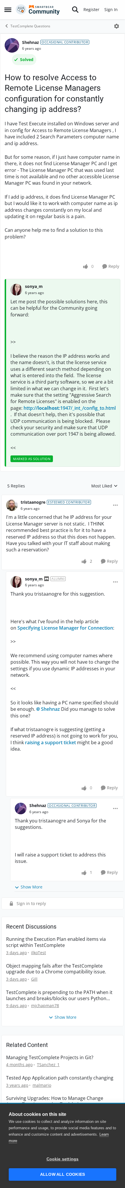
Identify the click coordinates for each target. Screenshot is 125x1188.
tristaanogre (33, 502)
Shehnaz (30, 42)
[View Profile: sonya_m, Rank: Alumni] (16, 582)
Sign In (111, 9)
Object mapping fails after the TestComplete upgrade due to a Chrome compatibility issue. (56, 969)
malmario (42, 1085)
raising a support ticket (50, 742)
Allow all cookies (62, 1174)
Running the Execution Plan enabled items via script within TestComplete (56, 942)
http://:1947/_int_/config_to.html (70, 408)
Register (91, 9)
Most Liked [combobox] (104, 486)
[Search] (75, 9)
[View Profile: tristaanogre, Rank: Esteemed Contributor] (12, 505)
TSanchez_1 (48, 1064)
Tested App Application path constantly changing (59, 1078)
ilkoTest (38, 952)
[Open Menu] (116, 26)
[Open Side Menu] (7, 9)
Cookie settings (63, 1159)
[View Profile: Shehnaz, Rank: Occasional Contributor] (12, 45)
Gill (34, 979)
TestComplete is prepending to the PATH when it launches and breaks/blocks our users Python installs (59, 995)
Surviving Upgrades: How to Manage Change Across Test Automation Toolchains (54, 1101)
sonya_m (34, 286)
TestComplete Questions (30, 26)
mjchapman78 (45, 1005)
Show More (31, 887)
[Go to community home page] (38, 9)
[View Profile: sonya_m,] (16, 289)
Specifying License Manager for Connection (65, 628)
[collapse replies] (62, 498)
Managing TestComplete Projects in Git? (49, 1058)
